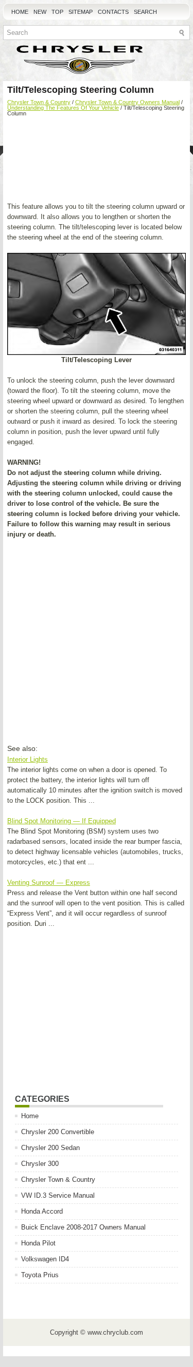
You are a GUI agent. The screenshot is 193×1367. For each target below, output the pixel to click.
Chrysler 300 (40, 1163)
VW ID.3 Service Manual (58, 1195)
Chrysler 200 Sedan (50, 1148)
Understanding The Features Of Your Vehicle (63, 108)
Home (19, 12)
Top (57, 12)
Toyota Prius (40, 1275)
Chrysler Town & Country (39, 102)
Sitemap (80, 12)
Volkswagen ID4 (45, 1259)
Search (145, 12)
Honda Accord (42, 1211)
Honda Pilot (38, 1243)
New (39, 12)
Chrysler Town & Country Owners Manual (127, 102)
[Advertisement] (96, 160)
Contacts (113, 12)
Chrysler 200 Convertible (57, 1132)
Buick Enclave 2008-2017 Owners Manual (83, 1227)
